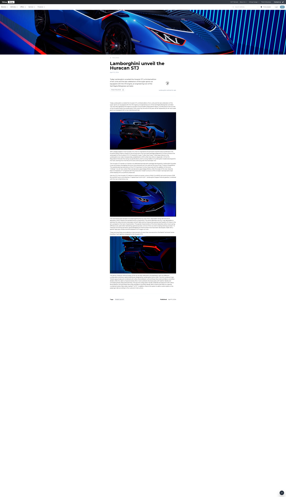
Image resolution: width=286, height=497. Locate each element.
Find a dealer (267, 7)
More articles (115, 57)
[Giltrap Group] (7, 2)
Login (276, 7)
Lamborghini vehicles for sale (167, 90)
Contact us (277, 2)
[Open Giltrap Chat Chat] (281, 492)
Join (282, 7)
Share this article (116, 90)
